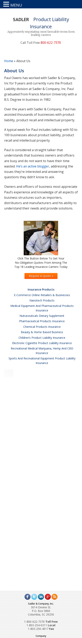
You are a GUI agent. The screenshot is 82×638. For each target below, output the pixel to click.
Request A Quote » (41, 276)
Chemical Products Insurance (42, 327)
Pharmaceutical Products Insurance (42, 321)
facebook (27, 597)
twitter (34, 597)
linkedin (41, 597)
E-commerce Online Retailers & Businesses (42, 295)
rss (54, 597)
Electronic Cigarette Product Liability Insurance (42, 343)
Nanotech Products (42, 300)
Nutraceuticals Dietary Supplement (42, 316)
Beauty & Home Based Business (42, 332)
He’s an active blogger (32, 166)
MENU (16, 5)
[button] (6, 4)
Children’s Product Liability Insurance (42, 338)
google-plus (48, 597)
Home (8, 61)
